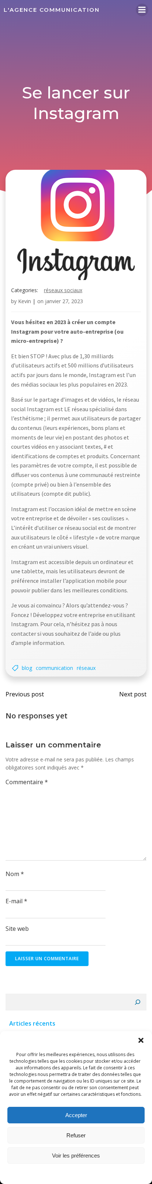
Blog (27, 667)
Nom (15, 874)
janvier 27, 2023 (64, 301)
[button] (141, 1040)
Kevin (24, 301)
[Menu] (142, 10)
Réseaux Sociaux (63, 290)
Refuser (76, 1135)
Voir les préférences (76, 1155)
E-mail (16, 901)
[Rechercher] (137, 1002)
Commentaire (27, 782)
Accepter (76, 1115)
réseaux (86, 667)
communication (54, 667)
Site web (17, 929)
